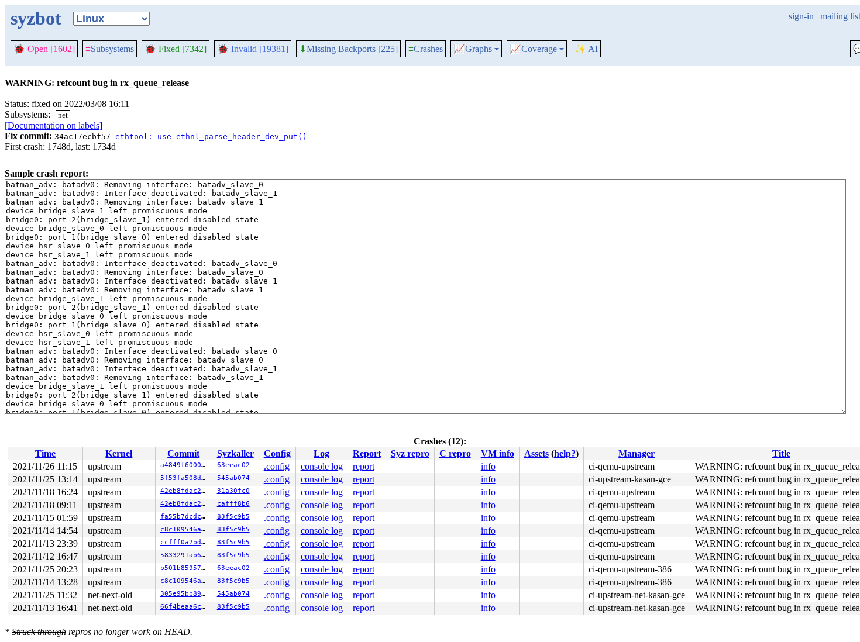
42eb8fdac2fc (184, 491)
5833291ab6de (184, 555)
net (63, 115)
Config (277, 453)
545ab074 (233, 478)
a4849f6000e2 (184, 465)
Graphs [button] (472, 49)
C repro (455, 453)
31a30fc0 (233, 491)
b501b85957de (184, 568)
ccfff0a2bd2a (184, 542)
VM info (497, 453)
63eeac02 (233, 465)
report (363, 466)
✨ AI (586, 49)
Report (367, 453)
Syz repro (410, 453)
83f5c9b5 (233, 516)
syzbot (36, 18)
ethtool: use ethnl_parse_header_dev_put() (211, 136)
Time (45, 453)
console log (322, 466)
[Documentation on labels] (53, 125)
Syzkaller (235, 453)
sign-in (801, 16)
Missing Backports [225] (348, 49)
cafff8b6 (233, 504)
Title (781, 453)
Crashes (425, 49)
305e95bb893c (184, 594)
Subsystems (109, 49)
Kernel (118, 453)
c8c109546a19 (184, 529)
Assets (536, 453)
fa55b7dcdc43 (184, 516)
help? (565, 453)
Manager (636, 453)
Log (321, 453)
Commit (183, 453)
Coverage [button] (533, 49)
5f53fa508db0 (184, 478)
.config (277, 466)
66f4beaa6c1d (184, 606)
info (488, 466)
